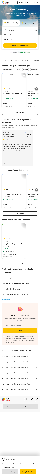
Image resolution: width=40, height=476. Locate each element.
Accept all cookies (28, 472)
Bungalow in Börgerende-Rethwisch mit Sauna (19, 244)
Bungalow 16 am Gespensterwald (14, 93)
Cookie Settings (10, 472)
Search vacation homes (20, 45)
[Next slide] (36, 88)
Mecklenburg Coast (11, 60)
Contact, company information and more (20, 407)
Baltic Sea (6, 132)
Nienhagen (36, 60)
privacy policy (10, 467)
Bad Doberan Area (25, 60)
